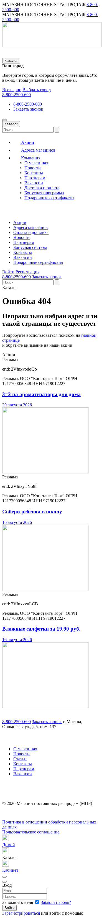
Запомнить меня (18, 902)
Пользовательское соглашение (30, 832)
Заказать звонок (28, 109)
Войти (8, 271)
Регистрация (27, 271)
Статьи (20, 758)
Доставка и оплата (41, 187)
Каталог (11, 60)
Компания (30, 157)
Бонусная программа (44, 192)
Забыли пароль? (56, 902)
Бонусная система (30, 247)
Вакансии (33, 182)
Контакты (33, 172)
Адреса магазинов (37, 150)
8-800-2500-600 (16, 94)
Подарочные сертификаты (49, 197)
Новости (32, 167)
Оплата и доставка (31, 232)
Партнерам (34, 177)
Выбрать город (36, 89)
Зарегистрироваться (21, 913)
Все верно (11, 89)
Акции (27, 142)
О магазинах (36, 162)
